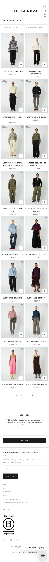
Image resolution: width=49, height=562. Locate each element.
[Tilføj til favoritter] (22, 35)
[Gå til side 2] (38, 395)
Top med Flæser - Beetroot (36, 255)
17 (32, 395)
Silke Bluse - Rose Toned (13, 341)
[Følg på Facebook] (4, 540)
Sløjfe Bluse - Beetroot (36, 298)
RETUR (5, 495)
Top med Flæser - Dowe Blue (12, 255)
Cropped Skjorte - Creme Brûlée (12, 118)
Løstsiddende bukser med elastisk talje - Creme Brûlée (13, 164)
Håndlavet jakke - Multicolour (36, 73)
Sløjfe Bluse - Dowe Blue (12, 298)
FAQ (4, 488)
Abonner (24, 440)
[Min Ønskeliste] (44, 6)
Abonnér (10, 476)
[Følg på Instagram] (10, 540)
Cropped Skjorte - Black (36, 117)
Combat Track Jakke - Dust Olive (12, 210)
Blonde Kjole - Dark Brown (36, 385)
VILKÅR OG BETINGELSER (11, 499)
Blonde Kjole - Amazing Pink (12, 385)
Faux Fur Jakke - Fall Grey (13, 71)
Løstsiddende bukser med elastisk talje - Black (36, 164)
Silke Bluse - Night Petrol (36, 341)
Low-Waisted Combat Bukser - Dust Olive (36, 210)
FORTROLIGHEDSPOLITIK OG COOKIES (15, 503)
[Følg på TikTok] (17, 540)
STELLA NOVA (7, 509)
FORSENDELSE (7, 492)
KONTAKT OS (7, 484)
